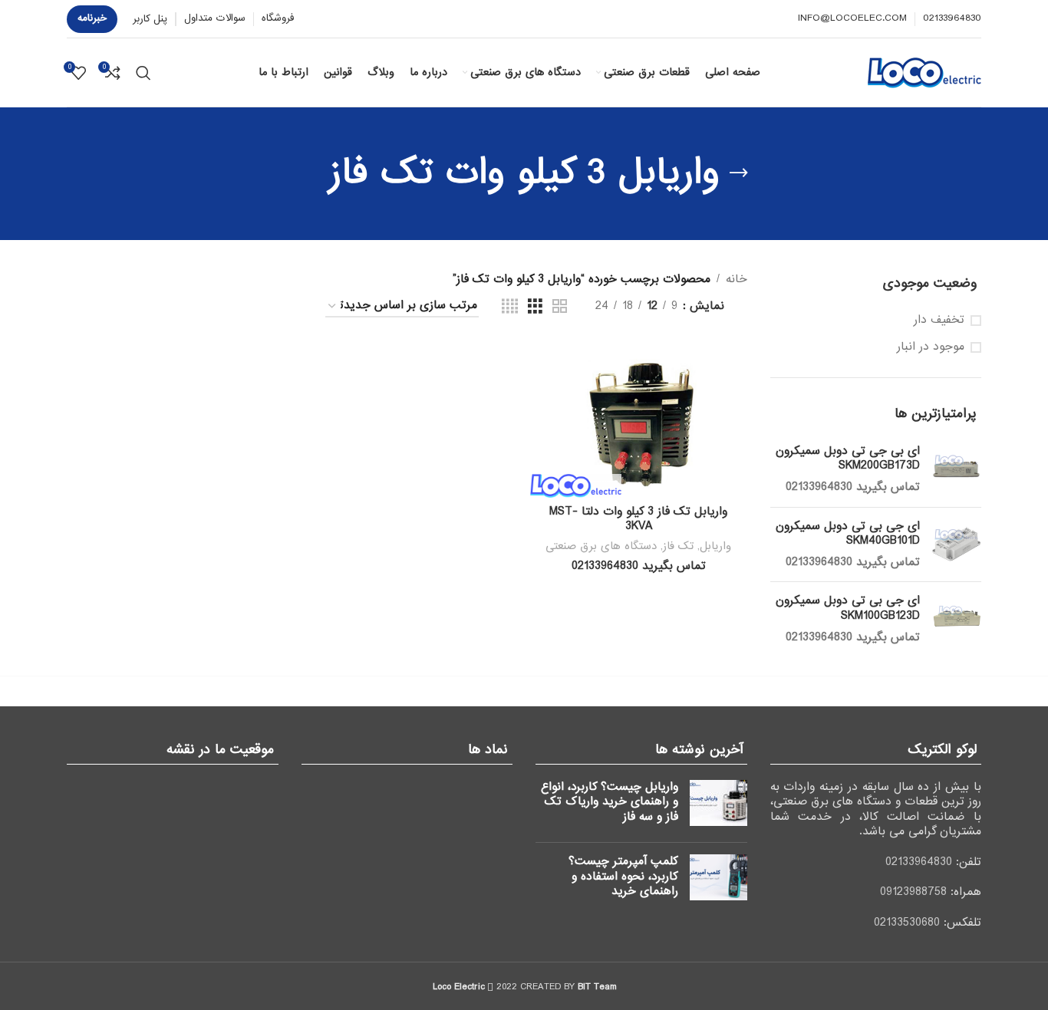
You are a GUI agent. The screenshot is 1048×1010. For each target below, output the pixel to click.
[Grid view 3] (535, 307)
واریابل (715, 546)
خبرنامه (92, 18)
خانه (736, 279)
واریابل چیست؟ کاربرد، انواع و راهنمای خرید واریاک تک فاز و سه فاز (609, 802)
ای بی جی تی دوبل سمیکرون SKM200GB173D (848, 459)
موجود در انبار (930, 347)
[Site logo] (924, 72)
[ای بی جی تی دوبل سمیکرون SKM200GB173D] (956, 469)
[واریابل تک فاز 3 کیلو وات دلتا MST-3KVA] (638, 419)
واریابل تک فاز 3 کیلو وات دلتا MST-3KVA (638, 519)
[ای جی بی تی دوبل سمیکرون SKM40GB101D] (956, 545)
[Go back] (739, 173)
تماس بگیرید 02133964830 (853, 487)
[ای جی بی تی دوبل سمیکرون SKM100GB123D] (956, 619)
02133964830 (918, 862)
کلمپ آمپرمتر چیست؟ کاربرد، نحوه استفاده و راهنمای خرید (623, 876)
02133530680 (907, 922)
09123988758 (913, 892)
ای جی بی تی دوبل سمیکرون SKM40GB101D (848, 534)
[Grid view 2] (559, 307)
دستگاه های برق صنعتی (601, 546)
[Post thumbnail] (718, 805)
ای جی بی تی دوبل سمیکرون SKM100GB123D (848, 608)
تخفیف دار (939, 320)
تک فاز (678, 546)
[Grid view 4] (510, 307)
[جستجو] (143, 73)
